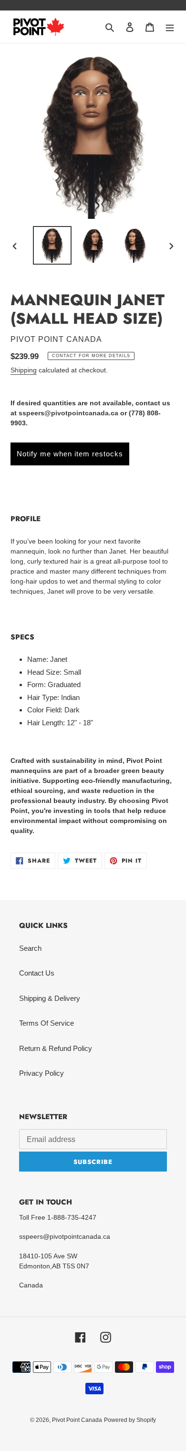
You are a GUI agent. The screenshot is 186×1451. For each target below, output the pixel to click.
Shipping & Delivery (49, 998)
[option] (52, 245)
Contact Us (36, 973)
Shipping (23, 370)
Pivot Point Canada (77, 1420)
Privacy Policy (41, 1073)
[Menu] (170, 27)
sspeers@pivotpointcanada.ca (68, 413)
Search (30, 948)
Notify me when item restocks (70, 454)
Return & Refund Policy (55, 1048)
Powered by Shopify (130, 1420)
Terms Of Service (46, 1023)
